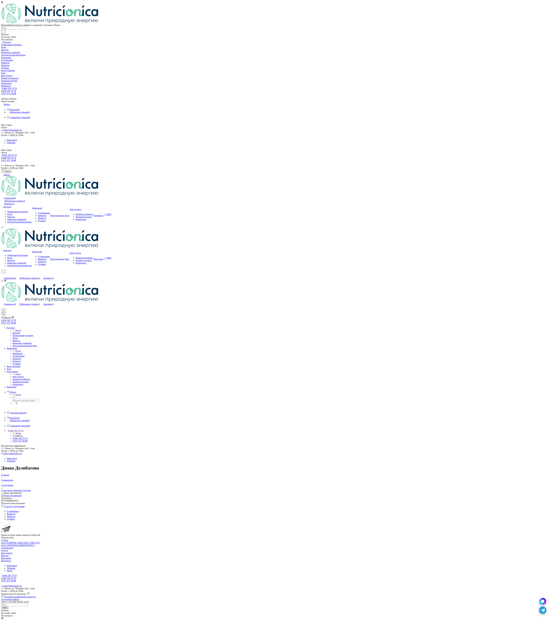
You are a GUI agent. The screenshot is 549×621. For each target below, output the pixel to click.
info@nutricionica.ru (12, 130)
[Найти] (3, 31)
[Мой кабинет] (2, 275)
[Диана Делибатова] (11, 495)
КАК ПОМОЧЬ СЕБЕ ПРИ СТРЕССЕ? (20, 543)
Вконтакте (12, 140)
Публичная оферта (10, 599)
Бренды (5, 555)
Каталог (16, 333)
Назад (18, 330)
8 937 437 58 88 (8, 93)
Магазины (6, 558)
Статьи (4, 540)
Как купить (18, 376)
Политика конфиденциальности (20, 597)
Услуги (4, 550)
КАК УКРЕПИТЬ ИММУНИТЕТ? (18, 545)
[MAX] (542, 601)
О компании (7, 548)
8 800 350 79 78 (9, 88)
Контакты (6, 561)
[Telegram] (542, 610)
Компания (17, 353)
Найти (4, 608)
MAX (9, 571)
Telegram (11, 142)
